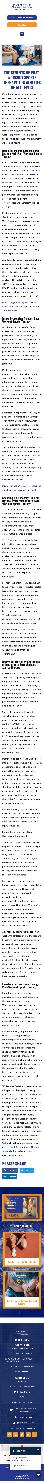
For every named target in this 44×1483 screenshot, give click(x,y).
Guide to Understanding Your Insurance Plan (18, 1360)
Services (22, 1382)
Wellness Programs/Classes (22, 1387)
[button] (22, 34)
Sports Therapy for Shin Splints (22, 1262)
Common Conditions (22, 1402)
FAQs (22, 1397)
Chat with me (21, 1466)
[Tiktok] (22, 1434)
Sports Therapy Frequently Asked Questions (22, 1302)
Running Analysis (22, 1392)
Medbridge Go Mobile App (22, 1366)
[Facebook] (9, 1434)
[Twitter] (28, 1434)
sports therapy (18, 134)
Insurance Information (22, 1354)
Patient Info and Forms (22, 1348)
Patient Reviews (22, 1371)
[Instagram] (15, 1434)
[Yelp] (34, 1434)
